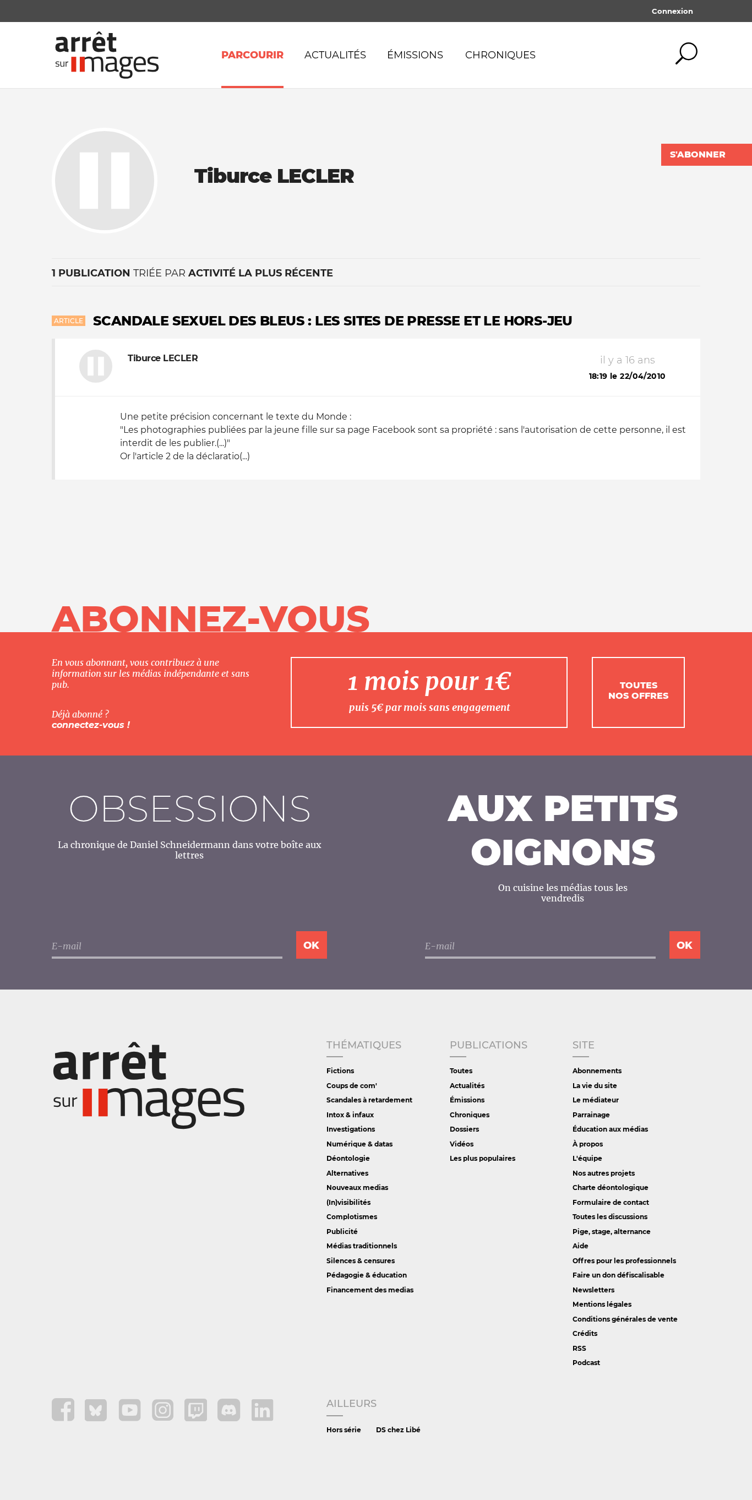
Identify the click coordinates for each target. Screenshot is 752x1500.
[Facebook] (64, 1418)
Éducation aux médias (610, 1129)
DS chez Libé (398, 1430)
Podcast (586, 1362)
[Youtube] (130, 1418)
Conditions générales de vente (625, 1319)
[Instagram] (163, 1418)
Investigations (350, 1129)
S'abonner (698, 154)
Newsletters (593, 1290)
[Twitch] (196, 1418)
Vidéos (461, 1144)
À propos (588, 1144)
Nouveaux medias (357, 1187)
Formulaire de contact (611, 1202)
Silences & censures (360, 1261)
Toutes (461, 1071)
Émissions (415, 55)
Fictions (340, 1071)
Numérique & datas (359, 1144)
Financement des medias (369, 1290)
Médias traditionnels (361, 1246)
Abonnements (597, 1071)
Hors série (343, 1430)
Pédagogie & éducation (366, 1275)
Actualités (335, 55)
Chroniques (500, 55)
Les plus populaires (482, 1158)
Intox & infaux (350, 1115)
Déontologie (348, 1158)
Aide (580, 1246)
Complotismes (351, 1217)
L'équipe (587, 1158)
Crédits (585, 1333)
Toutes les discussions (610, 1217)
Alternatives (347, 1173)
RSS (579, 1348)
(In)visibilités (348, 1202)
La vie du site (595, 1085)
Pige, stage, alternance (612, 1231)
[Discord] (229, 1418)
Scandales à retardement (369, 1100)
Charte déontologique (611, 1187)
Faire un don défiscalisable (618, 1275)
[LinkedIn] (262, 1418)
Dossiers (464, 1129)
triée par (192, 273)
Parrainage (591, 1115)
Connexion (672, 11)
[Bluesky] (97, 1418)
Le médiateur (596, 1100)
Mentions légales (602, 1304)
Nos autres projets (604, 1173)
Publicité (342, 1231)
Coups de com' (351, 1085)
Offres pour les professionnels (624, 1261)
